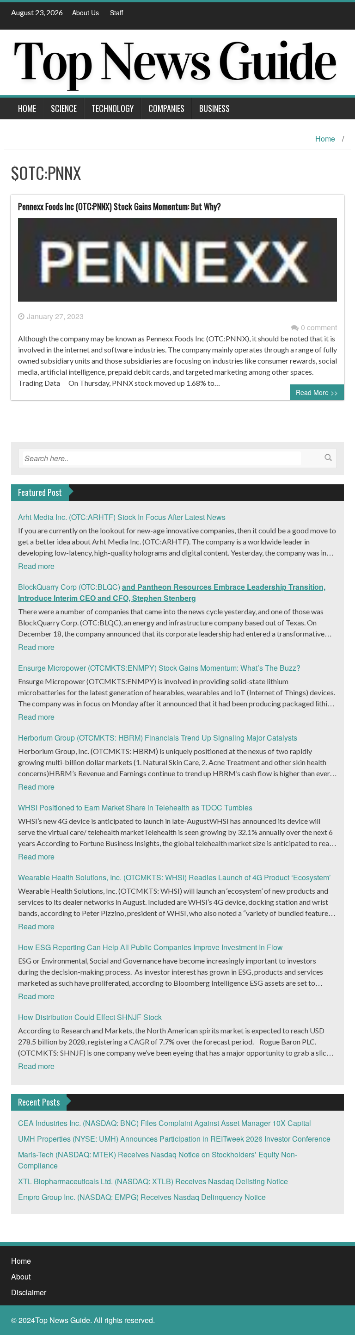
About (21, 1276)
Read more (36, 566)
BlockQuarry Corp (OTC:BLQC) (171, 592)
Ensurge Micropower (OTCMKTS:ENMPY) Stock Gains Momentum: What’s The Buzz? (159, 667)
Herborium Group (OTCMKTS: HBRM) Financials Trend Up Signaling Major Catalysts (157, 737)
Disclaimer (28, 1292)
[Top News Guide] (174, 61)
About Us (85, 12)
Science (64, 108)
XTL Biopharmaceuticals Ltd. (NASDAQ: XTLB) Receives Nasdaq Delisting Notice (153, 1181)
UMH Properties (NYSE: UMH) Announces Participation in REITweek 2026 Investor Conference (174, 1138)
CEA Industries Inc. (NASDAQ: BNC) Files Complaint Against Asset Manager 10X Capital (164, 1123)
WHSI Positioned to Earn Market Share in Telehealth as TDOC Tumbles (135, 807)
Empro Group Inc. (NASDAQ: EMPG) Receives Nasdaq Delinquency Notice (142, 1197)
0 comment (319, 327)
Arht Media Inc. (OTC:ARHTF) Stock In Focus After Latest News (122, 517)
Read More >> (317, 392)
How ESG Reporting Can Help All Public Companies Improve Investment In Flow (150, 947)
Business (214, 108)
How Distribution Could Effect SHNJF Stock (90, 1017)
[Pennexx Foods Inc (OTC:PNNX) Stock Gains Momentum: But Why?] (177, 263)
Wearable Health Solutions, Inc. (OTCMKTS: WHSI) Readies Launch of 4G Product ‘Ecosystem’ (174, 877)
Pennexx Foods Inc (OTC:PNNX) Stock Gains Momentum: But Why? (119, 206)
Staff (116, 12)
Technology (113, 108)
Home (27, 108)
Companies (166, 108)
